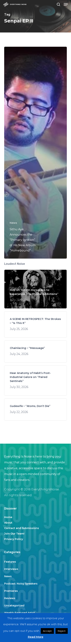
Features (10, 561)
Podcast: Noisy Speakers (21, 583)
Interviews (11, 569)
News (13, 222)
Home (8, 517)
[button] (66, 4)
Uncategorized (14, 605)
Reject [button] (62, 630)
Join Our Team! (14, 533)
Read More (35, 637)
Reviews (9, 598)
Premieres (11, 591)
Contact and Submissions (21, 528)
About (8, 522)
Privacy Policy (13, 539)
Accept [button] (47, 630)
